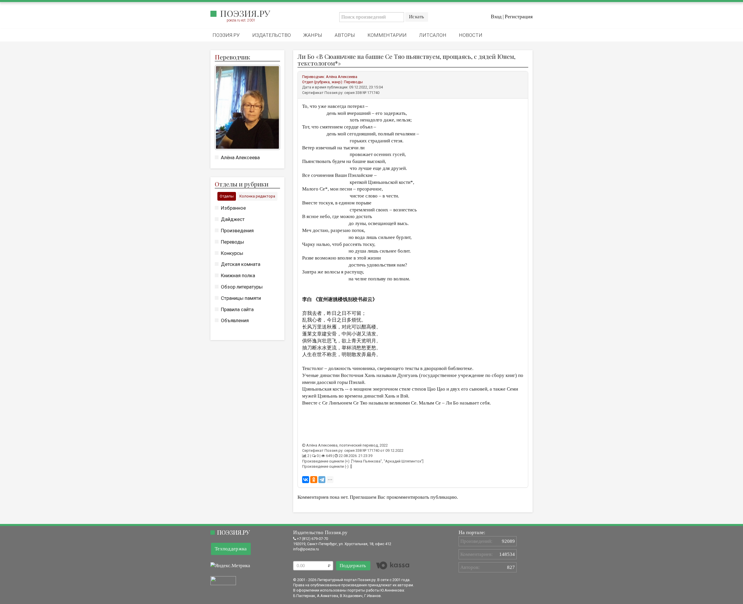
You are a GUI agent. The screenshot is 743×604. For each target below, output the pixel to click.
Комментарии (387, 35)
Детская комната (240, 264)
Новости (470, 35)
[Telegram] (321, 479)
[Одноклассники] (313, 479)
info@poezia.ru (306, 549)
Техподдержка (231, 549)
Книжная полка (238, 275)
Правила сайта (237, 309)
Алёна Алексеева (240, 157)
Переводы (232, 242)
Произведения (237, 230)
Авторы (345, 35)
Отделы (227, 196)
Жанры (312, 35)
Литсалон (432, 35)
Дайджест (233, 219)
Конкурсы (232, 253)
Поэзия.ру (245, 13)
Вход (496, 16)
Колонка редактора (257, 196)
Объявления (235, 320)
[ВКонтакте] (305, 479)
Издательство (271, 35)
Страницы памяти (241, 298)
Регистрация (519, 16)
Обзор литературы (242, 287)
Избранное (233, 208)
